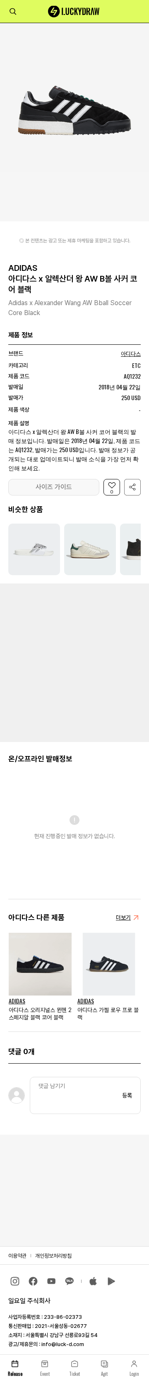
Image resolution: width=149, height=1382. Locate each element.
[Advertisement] (74, 662)
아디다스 (131, 354)
